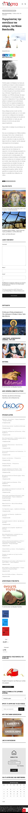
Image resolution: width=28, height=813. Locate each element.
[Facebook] (3, 54)
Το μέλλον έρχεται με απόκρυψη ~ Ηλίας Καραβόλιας (11, 483)
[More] (14, 54)
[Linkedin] (6, 54)
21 (17, 793)
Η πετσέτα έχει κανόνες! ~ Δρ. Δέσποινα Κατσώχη (13, 426)
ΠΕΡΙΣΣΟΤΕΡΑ (8, 687)
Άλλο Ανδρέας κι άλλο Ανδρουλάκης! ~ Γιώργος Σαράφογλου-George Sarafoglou (13, 568)
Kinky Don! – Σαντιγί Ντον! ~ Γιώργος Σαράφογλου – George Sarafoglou (13, 420)
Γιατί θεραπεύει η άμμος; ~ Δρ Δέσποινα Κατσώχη (13, 509)
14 (17, 791)
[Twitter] (8, 54)
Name (3, 267)
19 (10, 793)
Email (3, 274)
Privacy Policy (9, 290)
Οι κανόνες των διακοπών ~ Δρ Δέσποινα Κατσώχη (11, 515)
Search (21, 709)
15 (20, 791)
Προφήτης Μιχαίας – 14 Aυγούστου (10, 463)
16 (24, 791)
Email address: (14, 760)
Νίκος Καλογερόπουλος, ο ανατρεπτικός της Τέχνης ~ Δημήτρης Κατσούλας (12, 535)
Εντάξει (2, 812)
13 (14, 791)
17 (4, 793)
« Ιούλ (3, 801)
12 (10, 791)
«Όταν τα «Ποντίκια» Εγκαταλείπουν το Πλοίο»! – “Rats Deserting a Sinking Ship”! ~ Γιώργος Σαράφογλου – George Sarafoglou (13, 542)
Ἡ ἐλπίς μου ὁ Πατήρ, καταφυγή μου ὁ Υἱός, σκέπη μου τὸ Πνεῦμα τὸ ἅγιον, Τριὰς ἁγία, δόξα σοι (14, 314)
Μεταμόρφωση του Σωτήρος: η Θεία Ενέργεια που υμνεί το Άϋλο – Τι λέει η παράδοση (13, 561)
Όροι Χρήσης (20, 765)
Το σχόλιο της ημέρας (9, 10)
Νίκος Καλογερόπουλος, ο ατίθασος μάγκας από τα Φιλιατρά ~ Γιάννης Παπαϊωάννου (14, 439)
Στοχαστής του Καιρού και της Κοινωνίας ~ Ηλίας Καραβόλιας (13, 432)
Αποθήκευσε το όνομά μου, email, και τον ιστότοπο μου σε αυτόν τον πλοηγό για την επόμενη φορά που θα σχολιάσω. (14, 284)
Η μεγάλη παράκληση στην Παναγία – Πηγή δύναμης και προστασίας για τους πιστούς (12, 469)
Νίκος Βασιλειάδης (7, 13)
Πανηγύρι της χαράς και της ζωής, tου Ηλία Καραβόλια (12, 555)
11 (7, 791)
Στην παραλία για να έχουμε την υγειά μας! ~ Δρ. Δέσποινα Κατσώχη (13, 489)
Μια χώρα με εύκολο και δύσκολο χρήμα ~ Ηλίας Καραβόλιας (13, 476)
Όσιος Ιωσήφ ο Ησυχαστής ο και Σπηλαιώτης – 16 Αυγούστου (13, 452)
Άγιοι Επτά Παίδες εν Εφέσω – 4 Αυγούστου (12, 574)
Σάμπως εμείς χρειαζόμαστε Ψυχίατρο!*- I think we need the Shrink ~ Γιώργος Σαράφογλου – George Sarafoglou (13, 497)
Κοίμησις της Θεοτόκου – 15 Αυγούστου (11, 458)
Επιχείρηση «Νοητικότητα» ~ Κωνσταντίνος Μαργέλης (12, 445)
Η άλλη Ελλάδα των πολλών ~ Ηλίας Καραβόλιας (13, 549)
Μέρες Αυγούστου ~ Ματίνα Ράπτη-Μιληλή (12, 503)
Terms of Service (18, 290)
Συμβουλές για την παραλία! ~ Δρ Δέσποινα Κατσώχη (12, 528)
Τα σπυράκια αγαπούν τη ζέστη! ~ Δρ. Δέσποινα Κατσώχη (13, 521)
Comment (4, 244)
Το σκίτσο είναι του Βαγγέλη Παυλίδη (12, 387)
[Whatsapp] (11, 54)
